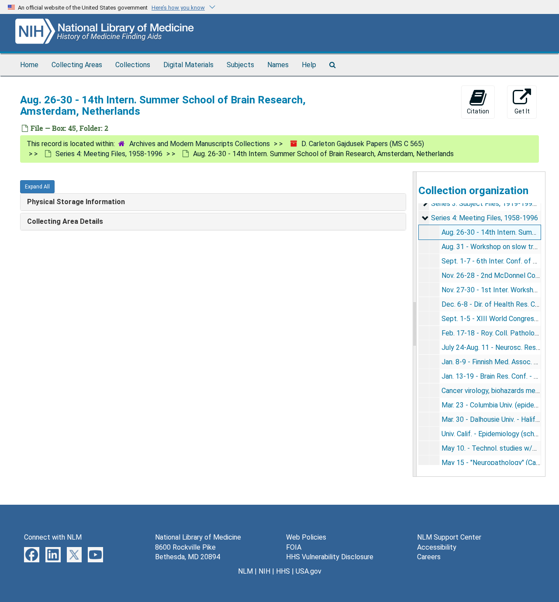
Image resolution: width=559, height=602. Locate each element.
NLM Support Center (449, 537)
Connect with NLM (53, 537)
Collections (132, 65)
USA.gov (308, 571)
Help (309, 65)
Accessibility (436, 547)
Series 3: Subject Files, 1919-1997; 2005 (493, 203)
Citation (478, 111)
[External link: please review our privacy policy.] (31, 554)
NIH (264, 571)
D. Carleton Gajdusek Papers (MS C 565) (362, 144)
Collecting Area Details (65, 221)
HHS (283, 571)
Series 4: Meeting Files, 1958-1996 (108, 154)
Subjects (240, 65)
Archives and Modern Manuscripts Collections (199, 144)
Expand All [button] (37, 187)
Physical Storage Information (76, 202)
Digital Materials (188, 65)
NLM (245, 571)
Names (278, 65)
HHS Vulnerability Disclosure (329, 557)
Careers (429, 557)
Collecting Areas (77, 65)
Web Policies (306, 537)
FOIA (293, 547)
